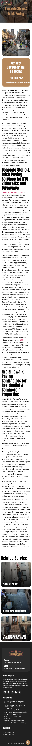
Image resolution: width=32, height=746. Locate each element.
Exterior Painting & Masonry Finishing (15, 723)
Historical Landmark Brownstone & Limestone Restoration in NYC (14, 702)
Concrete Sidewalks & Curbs (13, 193)
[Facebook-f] (12, 692)
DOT (21, 340)
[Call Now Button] (28, 742)
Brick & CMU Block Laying (11, 709)
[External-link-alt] (5, 692)
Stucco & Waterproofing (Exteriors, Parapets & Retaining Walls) (14, 706)
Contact (6, 660)
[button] (25, 3)
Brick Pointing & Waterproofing (13, 715)
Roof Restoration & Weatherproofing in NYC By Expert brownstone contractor (15, 711)
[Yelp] (8, 692)
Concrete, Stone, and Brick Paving (14, 720)
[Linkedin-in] (16, 692)
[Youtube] (19, 692)
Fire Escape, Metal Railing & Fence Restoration (14, 717)
